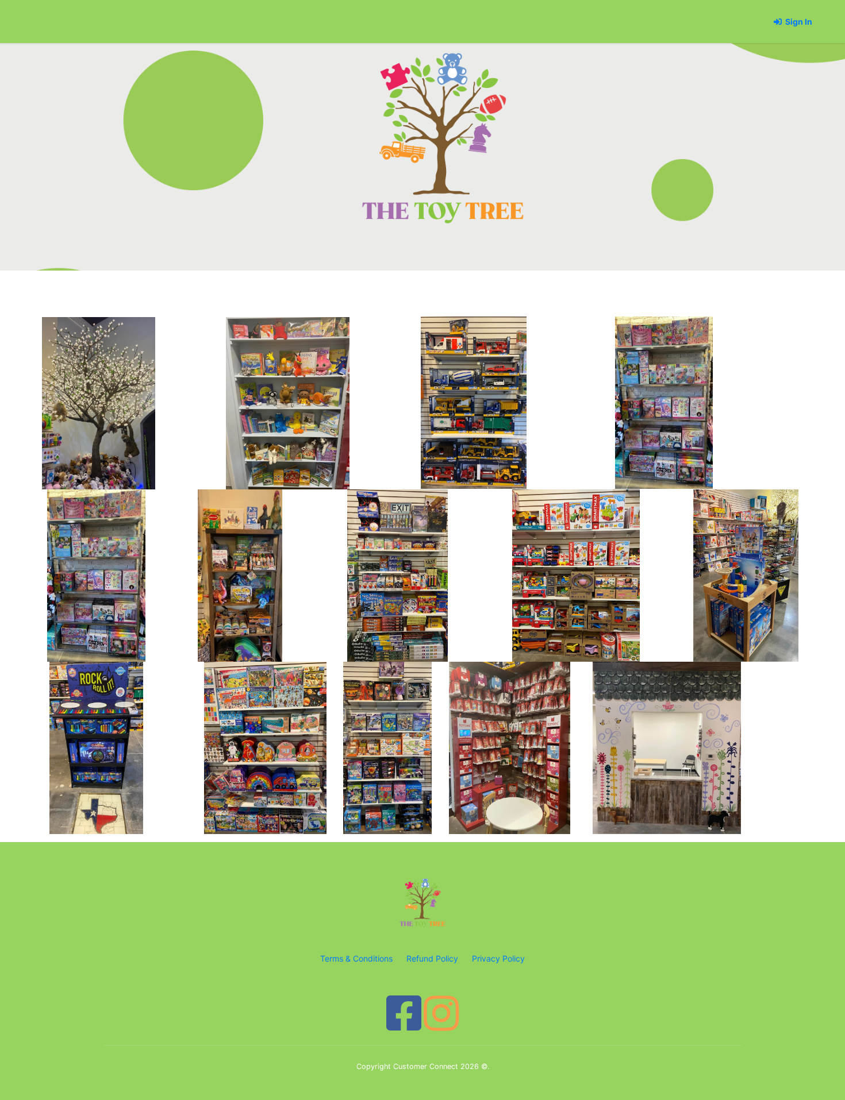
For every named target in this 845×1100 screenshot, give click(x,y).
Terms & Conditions (357, 958)
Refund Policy (433, 958)
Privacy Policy (498, 958)
